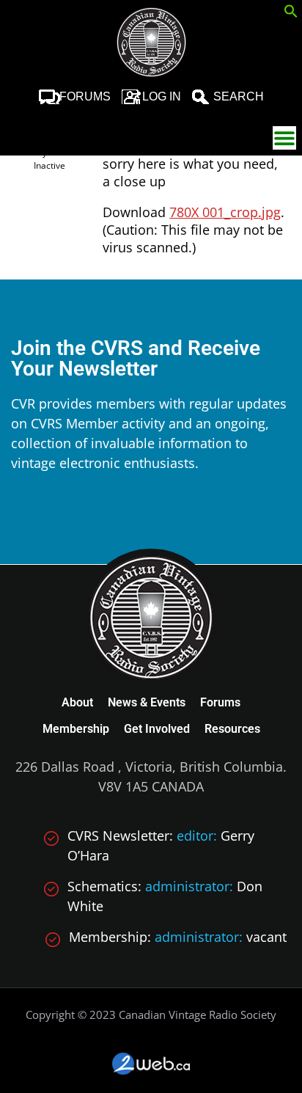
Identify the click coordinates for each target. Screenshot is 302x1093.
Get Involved (157, 729)
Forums (85, 96)
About (77, 702)
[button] (291, 13)
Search (238, 96)
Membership (76, 729)
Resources (232, 729)
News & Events (146, 702)
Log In (161, 96)
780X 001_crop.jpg (225, 212)
